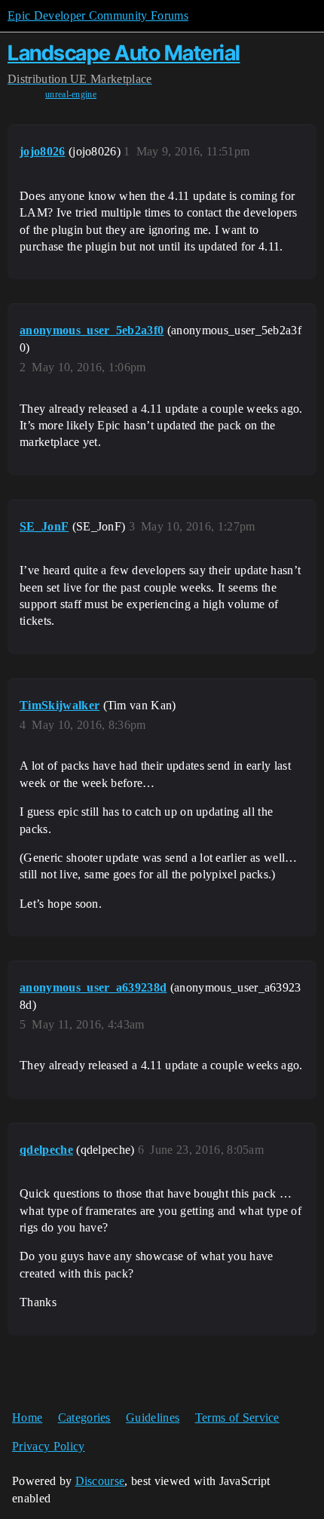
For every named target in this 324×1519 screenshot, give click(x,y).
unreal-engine (70, 94)
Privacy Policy (48, 1446)
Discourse (100, 1480)
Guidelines (152, 1417)
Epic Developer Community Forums (98, 15)
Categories (84, 1417)
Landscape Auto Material (124, 53)
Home (27, 1417)
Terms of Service (237, 1417)
